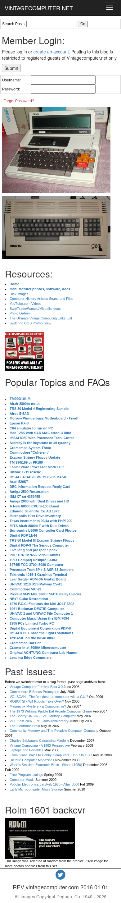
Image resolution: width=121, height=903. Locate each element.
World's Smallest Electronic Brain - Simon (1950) (46, 765)
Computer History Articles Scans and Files (41, 298)
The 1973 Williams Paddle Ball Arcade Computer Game (51, 711)
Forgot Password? (18, 101)
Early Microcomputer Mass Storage (36, 789)
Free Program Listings (26, 775)
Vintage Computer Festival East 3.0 (36, 687)
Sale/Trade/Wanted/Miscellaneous (35, 308)
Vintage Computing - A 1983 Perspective (40, 745)
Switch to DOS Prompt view (30, 323)
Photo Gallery (20, 313)
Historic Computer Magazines (32, 760)
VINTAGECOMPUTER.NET (39, 8)
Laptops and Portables (26, 750)
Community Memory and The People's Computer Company (54, 730)
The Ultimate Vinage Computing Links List (41, 318)
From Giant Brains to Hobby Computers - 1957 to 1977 (51, 755)
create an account (51, 51)
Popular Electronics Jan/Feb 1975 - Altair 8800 (44, 784)
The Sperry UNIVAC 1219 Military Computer (43, 716)
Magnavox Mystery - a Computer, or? (38, 706)
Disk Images (19, 294)
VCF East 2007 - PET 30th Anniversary (39, 721)
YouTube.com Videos (26, 303)
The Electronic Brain (25, 726)
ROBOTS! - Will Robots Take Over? (37, 701)
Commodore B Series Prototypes (34, 692)
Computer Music (22, 780)
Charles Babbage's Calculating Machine (39, 740)
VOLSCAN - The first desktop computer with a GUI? (49, 697)
